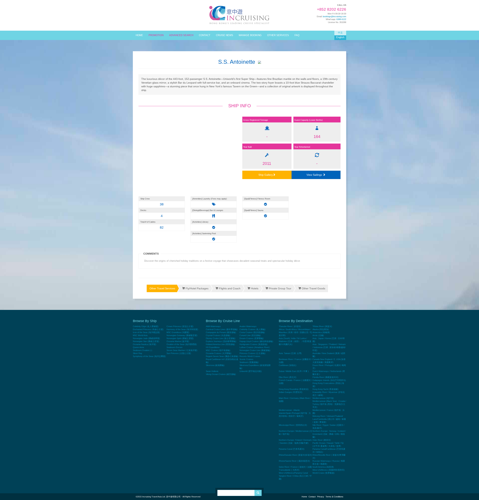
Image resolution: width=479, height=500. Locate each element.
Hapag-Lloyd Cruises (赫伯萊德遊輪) (256, 341)
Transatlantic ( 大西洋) (289, 470)
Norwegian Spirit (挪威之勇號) (180, 338)
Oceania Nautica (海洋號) (144, 344)
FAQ (297, 35)
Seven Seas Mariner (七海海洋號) (182, 350)
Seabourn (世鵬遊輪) (249, 362)
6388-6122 (341, 19)
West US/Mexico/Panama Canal (293, 473)
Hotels (254, 288)
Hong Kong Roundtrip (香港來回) (294, 389)
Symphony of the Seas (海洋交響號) (149, 356)
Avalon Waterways (248, 326)
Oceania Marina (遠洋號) (178, 341)
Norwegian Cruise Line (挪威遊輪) (255, 350)
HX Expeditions (213, 347)
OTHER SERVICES (278, 35)
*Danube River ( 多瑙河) (290, 326)
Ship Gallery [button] (265, 174)
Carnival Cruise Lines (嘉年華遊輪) (222, 329)
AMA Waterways (213, 326)
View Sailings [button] (314, 174)
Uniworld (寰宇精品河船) (251, 371)
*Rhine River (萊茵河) (322, 326)
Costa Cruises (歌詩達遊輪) (252, 332)
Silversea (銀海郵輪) (215, 365)
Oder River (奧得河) (321, 440)
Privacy (320, 497)
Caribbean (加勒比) (287, 365)
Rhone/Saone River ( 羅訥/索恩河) (294, 461)
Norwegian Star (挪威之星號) (146, 341)
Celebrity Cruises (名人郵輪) (253, 329)
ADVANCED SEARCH (181, 35)
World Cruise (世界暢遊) (323, 473)
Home (304, 497)
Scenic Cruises (246, 359)
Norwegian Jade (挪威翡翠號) (146, 338)
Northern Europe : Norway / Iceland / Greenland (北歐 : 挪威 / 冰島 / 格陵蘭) (329, 434)
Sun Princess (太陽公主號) (179, 353)
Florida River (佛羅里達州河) (325, 377)
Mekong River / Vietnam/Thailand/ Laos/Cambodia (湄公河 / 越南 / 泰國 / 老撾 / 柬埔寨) (329, 419)
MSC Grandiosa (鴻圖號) (178, 332)
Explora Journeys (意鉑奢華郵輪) (221, 341)
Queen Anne (138, 347)
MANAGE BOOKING (250, 35)
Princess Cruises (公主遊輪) (253, 353)
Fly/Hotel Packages (196, 288)
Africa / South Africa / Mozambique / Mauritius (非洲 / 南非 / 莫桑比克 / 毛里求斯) (295, 332)
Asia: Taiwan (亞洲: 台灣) (290, 353)
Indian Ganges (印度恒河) (290, 392)
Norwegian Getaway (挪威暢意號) (182, 335)
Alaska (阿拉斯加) (320, 329)
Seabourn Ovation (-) (142, 350)
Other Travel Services (162, 288)
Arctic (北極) (318, 335)
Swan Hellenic (212, 371)
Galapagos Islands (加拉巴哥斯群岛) (329, 380)
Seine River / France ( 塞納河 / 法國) (295, 467)
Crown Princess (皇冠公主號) (180, 326)
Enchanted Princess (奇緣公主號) (148, 329)
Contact (312, 497)
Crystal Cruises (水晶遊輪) (218, 335)
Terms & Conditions (334, 497)
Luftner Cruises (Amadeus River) (255, 347)
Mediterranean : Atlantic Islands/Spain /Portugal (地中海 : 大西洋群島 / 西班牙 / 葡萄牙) (295, 413)
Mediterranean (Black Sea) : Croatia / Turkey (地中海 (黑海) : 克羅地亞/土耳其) (329, 404)
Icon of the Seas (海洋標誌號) (146, 332)
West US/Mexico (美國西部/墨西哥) (328, 470)
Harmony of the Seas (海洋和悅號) (182, 329)
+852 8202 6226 (331, 9)
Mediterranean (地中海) (323, 398)
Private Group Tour (279, 288)
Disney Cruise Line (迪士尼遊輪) (220, 338)
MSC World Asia (140, 335)
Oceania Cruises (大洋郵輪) (218, 353)
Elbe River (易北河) (287, 377)
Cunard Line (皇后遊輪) (250, 335)
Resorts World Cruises (250, 356)
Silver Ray (137, 353)
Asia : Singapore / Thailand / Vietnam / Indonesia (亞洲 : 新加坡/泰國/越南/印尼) (329, 347)
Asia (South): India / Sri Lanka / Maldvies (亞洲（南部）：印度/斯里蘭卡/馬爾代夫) (295, 341)
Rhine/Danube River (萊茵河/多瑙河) (295, 455)
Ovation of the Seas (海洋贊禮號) (182, 344)
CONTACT (204, 35)
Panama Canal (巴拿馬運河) (291, 449)
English (340, 37)
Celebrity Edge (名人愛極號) (145, 326)
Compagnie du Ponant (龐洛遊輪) (221, 332)
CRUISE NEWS (224, 35)
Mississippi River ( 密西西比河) (293, 425)
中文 (340, 32)
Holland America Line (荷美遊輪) (220, 344)
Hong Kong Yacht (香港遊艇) (325, 389)
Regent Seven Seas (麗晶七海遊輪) (222, 356)
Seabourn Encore (174, 347)
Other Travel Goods (313, 288)
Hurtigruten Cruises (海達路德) (254, 344)
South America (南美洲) (323, 467)
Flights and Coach (229, 288)
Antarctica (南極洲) (321, 332)
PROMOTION (156, 35)
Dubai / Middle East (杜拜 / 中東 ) (294, 371)
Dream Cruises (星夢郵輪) (252, 338)
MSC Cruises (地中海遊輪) (218, 350)
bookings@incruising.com (334, 16)
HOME (139, 35)
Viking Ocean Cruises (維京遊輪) (221, 374)
